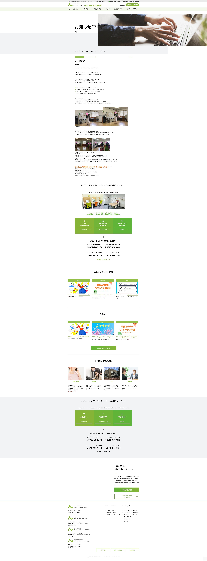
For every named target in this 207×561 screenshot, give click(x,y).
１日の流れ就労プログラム (86, 9)
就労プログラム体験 (103, 229)
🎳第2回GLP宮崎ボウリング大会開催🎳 (75, 296)
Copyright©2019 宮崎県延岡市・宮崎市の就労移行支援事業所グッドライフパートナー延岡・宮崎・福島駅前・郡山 (103, 556)
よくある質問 (126, 521)
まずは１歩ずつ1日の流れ (111, 510)
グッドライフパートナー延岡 (90, 56)
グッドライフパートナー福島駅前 (101, 295)
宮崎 (90, 5)
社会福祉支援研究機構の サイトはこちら (127, 496)
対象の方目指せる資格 (75, 9)
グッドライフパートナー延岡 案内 (130, 508)
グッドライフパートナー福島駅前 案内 (131, 512)
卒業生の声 (103, 322)
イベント (78, 280)
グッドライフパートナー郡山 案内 (130, 514)
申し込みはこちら (72, 391)
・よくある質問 (121, 5)
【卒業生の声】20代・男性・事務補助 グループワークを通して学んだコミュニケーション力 (102, 340)
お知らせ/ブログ (88, 51)
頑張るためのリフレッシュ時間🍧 (98, 298)
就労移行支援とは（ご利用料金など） (97, 9)
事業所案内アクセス (135, 9)
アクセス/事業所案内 (128, 505)
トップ (77, 51)
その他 (127, 280)
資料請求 (122, 229)
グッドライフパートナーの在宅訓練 (113, 514)
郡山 (100, 5)
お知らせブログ (128, 9)
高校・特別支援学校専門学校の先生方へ (118, 9)
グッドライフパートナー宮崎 (84, 294)
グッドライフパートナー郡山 (110, 295)
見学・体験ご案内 (108, 9)
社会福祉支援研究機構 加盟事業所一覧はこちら (127, 489)
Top (69, 9)
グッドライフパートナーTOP (111, 505)
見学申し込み (84, 229)
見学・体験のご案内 (128, 516)
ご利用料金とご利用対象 (111, 512)
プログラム (79, 56)
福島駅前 (95, 5)
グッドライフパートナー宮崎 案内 (130, 510)
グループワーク (103, 280)
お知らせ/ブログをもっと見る (103, 348)
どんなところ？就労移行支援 (112, 508)
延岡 (87, 5)
